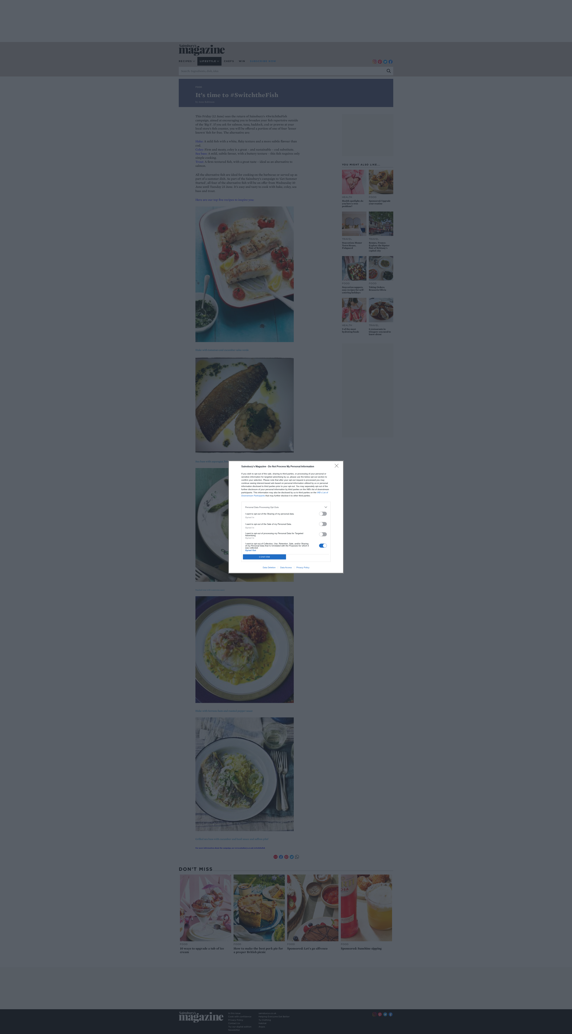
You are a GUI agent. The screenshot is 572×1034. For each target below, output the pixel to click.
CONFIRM (264, 557)
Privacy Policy (302, 567)
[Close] (337, 467)
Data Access (286, 567)
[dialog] (286, 517)
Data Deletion (269, 567)
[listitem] (286, 507)
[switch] (323, 514)
